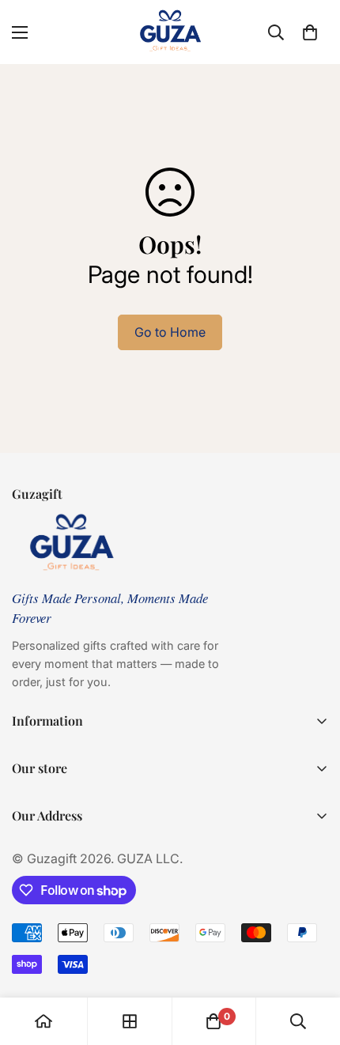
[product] (43, 1021)
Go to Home (170, 332)
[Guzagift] (170, 32)
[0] (310, 32)
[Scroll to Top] (311, 961)
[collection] (130, 1021)
